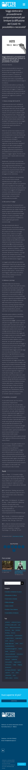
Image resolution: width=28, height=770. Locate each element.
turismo (16, 678)
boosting (7, 632)
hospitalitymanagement (11, 648)
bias (13, 630)
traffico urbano (8, 678)
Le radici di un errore (7, 565)
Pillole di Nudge (9, 602)
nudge (14, 664)
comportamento (9, 635)
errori (21, 643)
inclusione (12, 651)
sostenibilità (8, 675)
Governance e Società (18, 536)
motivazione (8, 664)
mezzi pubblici (8, 662)
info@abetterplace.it (10, 740)
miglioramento (17, 662)
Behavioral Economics (15, 627)
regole (19, 670)
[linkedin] (3, 750)
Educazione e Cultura (11, 595)
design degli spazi (9, 643)
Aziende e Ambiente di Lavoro (13, 592)
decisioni (12, 640)
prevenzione (8, 667)
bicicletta (18, 630)
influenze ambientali (10, 654)
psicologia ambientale (10, 670)
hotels (6, 651)
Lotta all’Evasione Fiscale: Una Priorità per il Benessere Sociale (20, 565)
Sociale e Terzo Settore (11, 609)
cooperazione (18, 638)
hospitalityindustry (9, 646)
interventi (7, 659)
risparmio (7, 672)
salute (17, 672)
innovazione (20, 654)
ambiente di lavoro (16, 622)
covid (6, 640)
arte (19, 624)
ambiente (7, 622)
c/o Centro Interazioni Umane (15, 724)
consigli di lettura (9, 638)
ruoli (13, 672)
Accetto (21, 764)
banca (6, 627)
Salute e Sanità (9, 606)
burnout (13, 632)
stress (14, 675)
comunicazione (18, 635)
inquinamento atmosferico (11, 656)
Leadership (14, 659)
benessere (7, 630)
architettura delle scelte (10, 624)
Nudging (20, 664)
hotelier (20, 648)
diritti (16, 643)
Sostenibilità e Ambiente (11, 613)
